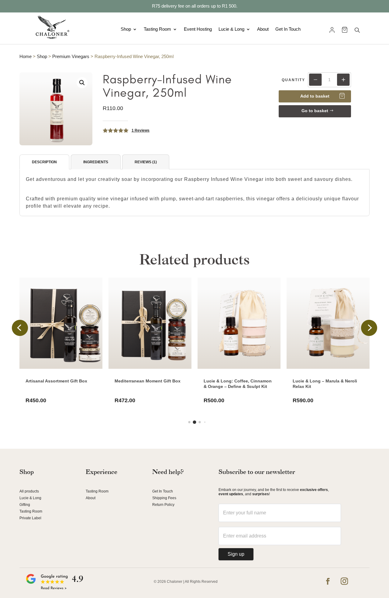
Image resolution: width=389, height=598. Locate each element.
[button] (82, 82)
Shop (126, 29)
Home (25, 56)
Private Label (30, 518)
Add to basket (314, 96)
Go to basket (314, 110)
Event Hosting (198, 29)
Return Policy (163, 505)
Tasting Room (157, 29)
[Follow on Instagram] (344, 581)
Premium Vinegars (70, 56)
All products (29, 491)
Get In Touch (288, 29)
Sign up (236, 554)
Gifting (24, 505)
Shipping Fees (164, 498)
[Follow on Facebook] (328, 581)
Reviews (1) (146, 162)
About (263, 29)
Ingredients (95, 162)
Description (44, 162)
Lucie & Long (231, 29)
